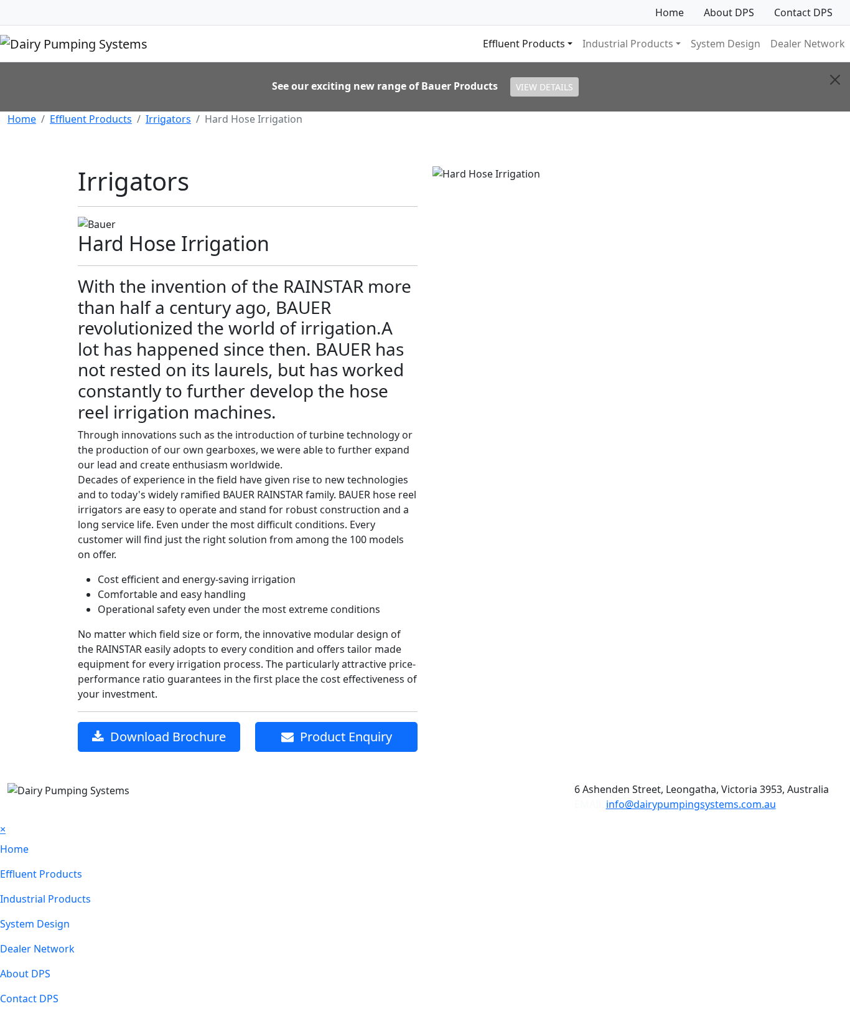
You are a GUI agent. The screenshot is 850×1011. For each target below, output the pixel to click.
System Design (725, 43)
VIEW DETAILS (544, 87)
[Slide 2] (602, 194)
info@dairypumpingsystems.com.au (691, 804)
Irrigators (168, 119)
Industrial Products (45, 899)
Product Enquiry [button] (343, 736)
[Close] (835, 79)
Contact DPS (803, 12)
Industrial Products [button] (627, 43)
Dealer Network (807, 43)
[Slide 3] (624, 194)
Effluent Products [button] (524, 43)
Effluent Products (91, 119)
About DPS (729, 12)
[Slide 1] (580, 194)
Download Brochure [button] (165, 736)
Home (669, 12)
